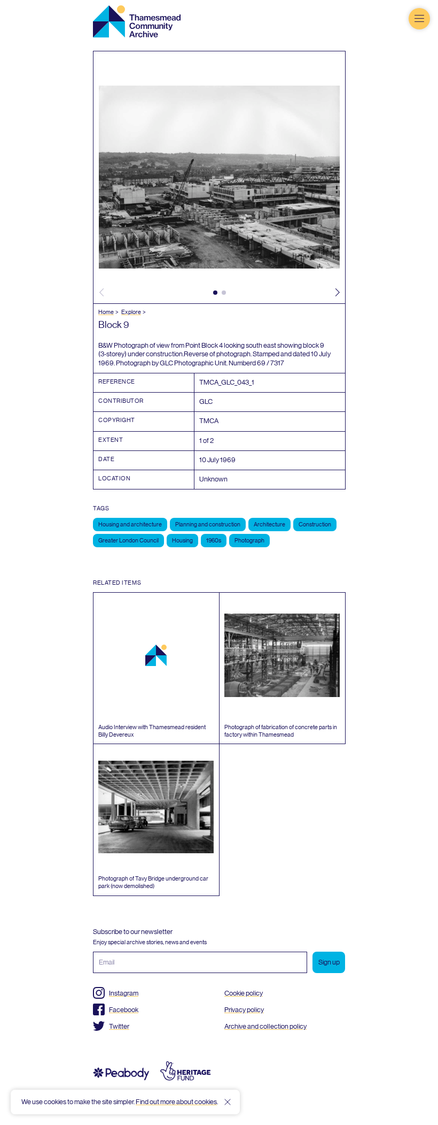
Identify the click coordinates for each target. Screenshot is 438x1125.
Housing (182, 540)
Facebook (123, 1010)
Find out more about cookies (176, 1102)
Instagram (123, 993)
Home (106, 312)
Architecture (269, 524)
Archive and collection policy (265, 1026)
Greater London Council (128, 540)
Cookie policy (243, 993)
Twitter (119, 1026)
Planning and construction (207, 524)
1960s (213, 540)
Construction (315, 524)
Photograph (249, 540)
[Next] (337, 293)
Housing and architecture (130, 524)
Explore (131, 312)
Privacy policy (244, 1010)
